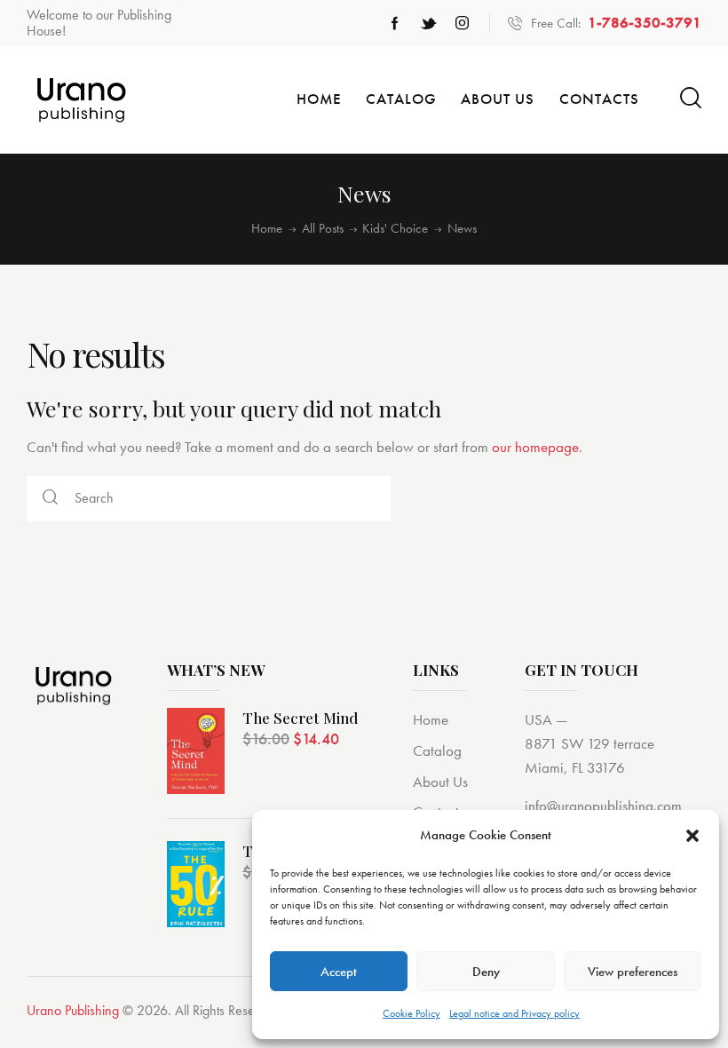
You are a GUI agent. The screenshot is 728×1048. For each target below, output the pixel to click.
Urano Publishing (73, 1010)
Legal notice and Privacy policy (514, 1013)
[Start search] (690, 98)
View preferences (632, 972)
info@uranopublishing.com (603, 805)
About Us (440, 781)
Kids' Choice (395, 228)
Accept (338, 972)
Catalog (437, 750)
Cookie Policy (411, 1013)
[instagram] (462, 23)
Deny (486, 972)
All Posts (323, 228)
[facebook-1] (395, 23)
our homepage (535, 447)
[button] (692, 836)
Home (266, 228)
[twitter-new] (428, 23)
